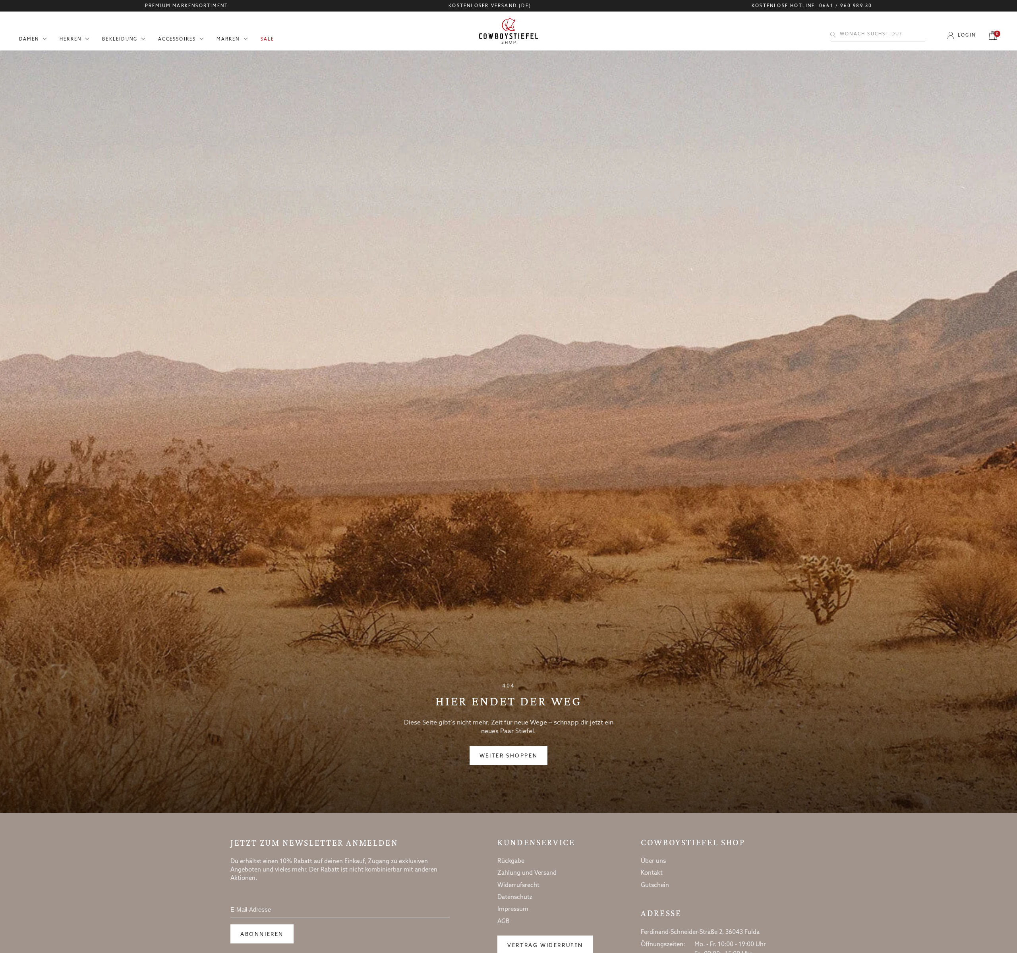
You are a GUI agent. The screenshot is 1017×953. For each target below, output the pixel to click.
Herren (70, 39)
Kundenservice (536, 842)
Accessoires (177, 39)
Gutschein (655, 885)
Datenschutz (514, 897)
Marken (228, 39)
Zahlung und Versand (527, 873)
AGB (503, 921)
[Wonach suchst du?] (833, 34)
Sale (268, 39)
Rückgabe (510, 861)
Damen (29, 39)
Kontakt (652, 873)
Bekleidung (119, 39)
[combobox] (878, 34)
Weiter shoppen (508, 756)
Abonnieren (262, 935)
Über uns (653, 861)
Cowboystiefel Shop (693, 842)
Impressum (512, 909)
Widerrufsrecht (518, 885)
